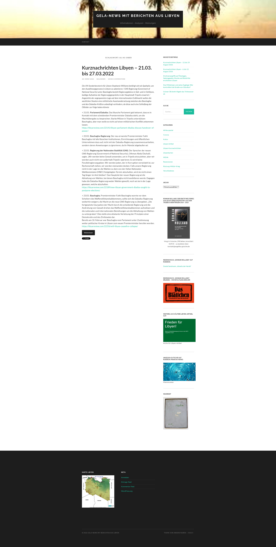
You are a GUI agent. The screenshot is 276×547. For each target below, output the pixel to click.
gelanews (100, 79)
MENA (165, 157)
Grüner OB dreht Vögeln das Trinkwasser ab (178, 93)
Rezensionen (168, 162)
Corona (166, 135)
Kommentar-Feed (127, 486)
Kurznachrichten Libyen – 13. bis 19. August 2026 (176, 63)
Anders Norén (180, 533)
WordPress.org (126, 491)
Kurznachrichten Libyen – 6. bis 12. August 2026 (176, 70)
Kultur (165, 139)
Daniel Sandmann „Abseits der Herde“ (177, 266)
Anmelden (125, 477)
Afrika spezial (168, 130)
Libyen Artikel (168, 144)
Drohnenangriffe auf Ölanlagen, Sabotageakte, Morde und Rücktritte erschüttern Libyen (176, 78)
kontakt (85, 42)
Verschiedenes (168, 171)
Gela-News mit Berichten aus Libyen (138, 16)
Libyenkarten (168, 153)
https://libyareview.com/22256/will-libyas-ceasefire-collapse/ (110, 226)
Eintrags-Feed (126, 482)
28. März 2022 (88, 79)
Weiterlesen (88, 233)
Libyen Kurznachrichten (172, 148)
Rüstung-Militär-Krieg (171, 166)
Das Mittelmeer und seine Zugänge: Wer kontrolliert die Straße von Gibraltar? (178, 86)
